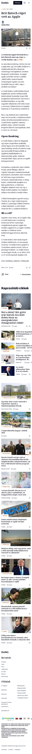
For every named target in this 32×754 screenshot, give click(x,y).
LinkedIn (10, 749)
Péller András (19, 362)
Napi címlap (4, 676)
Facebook (4, 749)
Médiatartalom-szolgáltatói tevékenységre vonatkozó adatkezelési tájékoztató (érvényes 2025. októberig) (14, 733)
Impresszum (4, 706)
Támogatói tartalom (22, 698)
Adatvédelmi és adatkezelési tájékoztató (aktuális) (15, 724)
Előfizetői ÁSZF (21, 688)
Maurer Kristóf (5, 469)
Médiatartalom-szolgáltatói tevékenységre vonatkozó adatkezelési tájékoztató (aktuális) (14, 729)
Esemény (4, 694)
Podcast (3, 662)
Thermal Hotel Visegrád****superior (19, 350)
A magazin (4, 685)
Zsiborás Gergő (5, 498)
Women (3, 674)
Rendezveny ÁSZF (22, 695)
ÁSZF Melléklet (21, 690)
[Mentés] (30, 48)
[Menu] (29, 3)
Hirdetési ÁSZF (21, 693)
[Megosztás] (27, 48)
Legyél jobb (4, 669)
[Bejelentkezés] (24, 3)
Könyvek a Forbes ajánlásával (6, 703)
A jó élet (3, 671)
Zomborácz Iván (5, 326)
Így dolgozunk (5, 710)
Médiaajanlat (21, 685)
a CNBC (20, 60)
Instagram (17, 749)
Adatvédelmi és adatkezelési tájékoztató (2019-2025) (15, 726)
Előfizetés (18, 3)
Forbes (18, 339)
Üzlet (2, 664)
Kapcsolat (4, 698)
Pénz (2, 666)
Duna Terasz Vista (6, 409)
